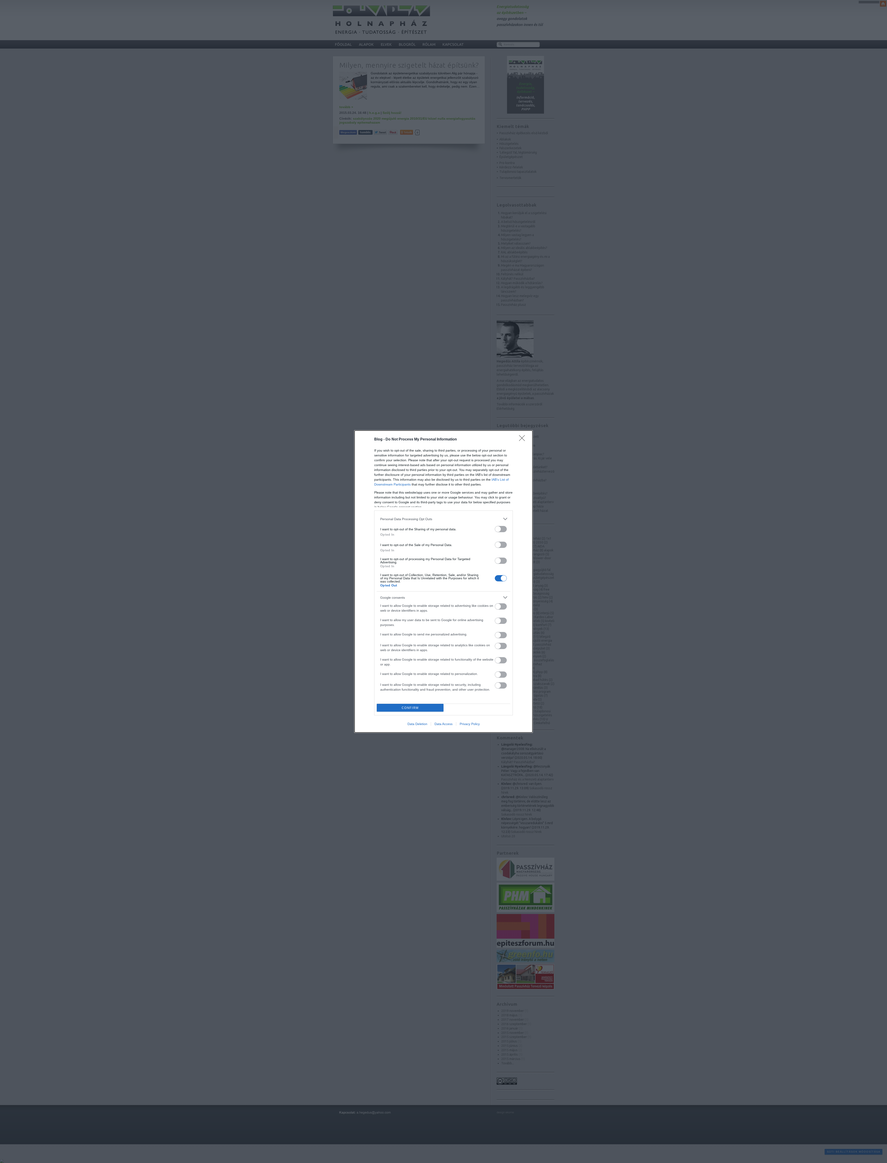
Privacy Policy (470, 724)
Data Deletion (417, 724)
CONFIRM (410, 708)
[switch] (501, 529)
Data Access (443, 724)
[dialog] (443, 581)
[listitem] (443, 518)
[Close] (523, 439)
